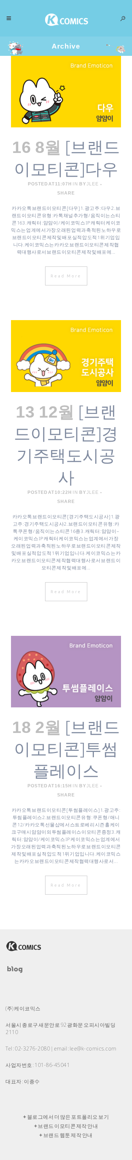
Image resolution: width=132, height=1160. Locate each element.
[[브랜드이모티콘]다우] (66, 91)
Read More (66, 276)
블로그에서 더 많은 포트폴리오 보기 (68, 1117)
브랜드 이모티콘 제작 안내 (68, 1126)
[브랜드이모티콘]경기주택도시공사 (66, 444)
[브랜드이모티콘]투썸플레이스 (67, 748)
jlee (93, 184)
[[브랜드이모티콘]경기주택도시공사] (66, 356)
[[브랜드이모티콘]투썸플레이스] (66, 671)
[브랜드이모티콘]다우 (67, 157)
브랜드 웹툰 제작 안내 (68, 1135)
